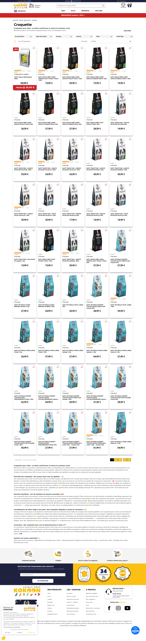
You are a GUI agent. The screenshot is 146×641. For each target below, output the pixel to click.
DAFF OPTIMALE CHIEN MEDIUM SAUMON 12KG (46, 305)
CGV (87, 605)
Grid (15, 41)
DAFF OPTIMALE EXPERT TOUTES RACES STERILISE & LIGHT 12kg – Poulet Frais (96, 443)
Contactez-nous (91, 614)
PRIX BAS (98, 11)
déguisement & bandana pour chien (48, 540)
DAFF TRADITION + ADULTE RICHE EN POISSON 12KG (96, 169)
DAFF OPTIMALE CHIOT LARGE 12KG (121, 305)
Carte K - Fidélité (72, 602)
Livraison (70, 593)
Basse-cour (51, 605)
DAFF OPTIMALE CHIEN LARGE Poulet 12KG (48, 351)
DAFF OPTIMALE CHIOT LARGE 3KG (72, 305)
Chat (49, 593)
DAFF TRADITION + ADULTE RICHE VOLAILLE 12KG (23, 214)
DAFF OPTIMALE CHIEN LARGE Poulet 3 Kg (24, 351)
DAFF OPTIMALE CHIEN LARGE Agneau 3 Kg (72, 351)
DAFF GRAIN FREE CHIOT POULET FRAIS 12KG (46, 260)
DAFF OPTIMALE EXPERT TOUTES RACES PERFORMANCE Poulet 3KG (47, 443)
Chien (49, 596)
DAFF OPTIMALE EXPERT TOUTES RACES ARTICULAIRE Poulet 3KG (121, 397)
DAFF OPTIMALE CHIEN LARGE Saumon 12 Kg (121, 442)
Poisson (50, 611)
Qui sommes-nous (92, 596)
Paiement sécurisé (73, 599)
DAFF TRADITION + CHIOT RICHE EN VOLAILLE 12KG (47, 214)
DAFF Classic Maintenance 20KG (23, 78)
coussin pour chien (106, 540)
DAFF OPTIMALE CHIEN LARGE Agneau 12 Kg (97, 351)
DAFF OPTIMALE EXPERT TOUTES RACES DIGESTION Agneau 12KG (71, 397)
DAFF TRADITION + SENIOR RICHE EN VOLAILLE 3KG (71, 214)
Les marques (71, 614)
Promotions (71, 605)
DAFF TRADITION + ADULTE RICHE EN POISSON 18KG (23, 169)
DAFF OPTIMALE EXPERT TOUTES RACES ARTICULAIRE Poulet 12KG (24, 443)
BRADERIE (85, 11)
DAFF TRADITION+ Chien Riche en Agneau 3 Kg (24, 260)
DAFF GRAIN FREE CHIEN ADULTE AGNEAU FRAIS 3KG (72, 123)
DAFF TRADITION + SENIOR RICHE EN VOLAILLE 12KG (71, 169)
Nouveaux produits (73, 608)
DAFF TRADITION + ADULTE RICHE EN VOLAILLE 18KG (47, 169)
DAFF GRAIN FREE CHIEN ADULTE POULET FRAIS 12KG (72, 78)
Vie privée (89, 602)
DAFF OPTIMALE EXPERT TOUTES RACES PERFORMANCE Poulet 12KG (23, 397)
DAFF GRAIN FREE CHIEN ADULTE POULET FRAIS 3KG (23, 123)
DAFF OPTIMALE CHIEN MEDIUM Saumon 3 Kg (22, 305)
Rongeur (50, 602)
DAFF (63, 11)
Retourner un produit (93, 608)
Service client (71, 596)
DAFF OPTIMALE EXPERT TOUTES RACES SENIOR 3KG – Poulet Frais (121, 260)
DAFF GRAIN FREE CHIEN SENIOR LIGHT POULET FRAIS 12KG (48, 78)
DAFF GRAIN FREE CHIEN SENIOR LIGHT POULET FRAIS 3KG (97, 260)
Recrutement (90, 611)
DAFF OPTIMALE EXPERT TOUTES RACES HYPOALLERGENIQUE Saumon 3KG (97, 398)
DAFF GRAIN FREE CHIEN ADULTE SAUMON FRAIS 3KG (48, 123)
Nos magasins (90, 599)
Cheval (49, 608)
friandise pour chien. (21, 542)
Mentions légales (91, 593)
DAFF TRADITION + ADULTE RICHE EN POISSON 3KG (120, 123)
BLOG (73, 11)
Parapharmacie (52, 614)
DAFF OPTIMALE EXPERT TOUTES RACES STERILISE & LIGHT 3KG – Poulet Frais (72, 443)
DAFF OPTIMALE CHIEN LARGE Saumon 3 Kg (121, 351)
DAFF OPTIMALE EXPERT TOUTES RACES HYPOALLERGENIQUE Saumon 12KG (48, 398)
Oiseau (49, 599)
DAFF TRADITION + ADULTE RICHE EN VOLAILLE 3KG (96, 214)
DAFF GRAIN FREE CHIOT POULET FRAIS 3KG (95, 123)
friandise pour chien (120, 540)
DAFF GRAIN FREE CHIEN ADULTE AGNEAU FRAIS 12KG (121, 78)
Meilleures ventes (72, 611)
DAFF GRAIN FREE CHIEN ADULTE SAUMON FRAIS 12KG (97, 78)
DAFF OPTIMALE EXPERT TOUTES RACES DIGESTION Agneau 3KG (96, 306)
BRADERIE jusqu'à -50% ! (73, 15)
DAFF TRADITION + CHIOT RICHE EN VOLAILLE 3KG (119, 214)
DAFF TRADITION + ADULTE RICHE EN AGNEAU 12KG (120, 169)
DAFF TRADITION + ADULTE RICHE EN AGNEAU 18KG (71, 260)
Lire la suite (127, 30)
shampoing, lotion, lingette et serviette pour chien (80, 540)
